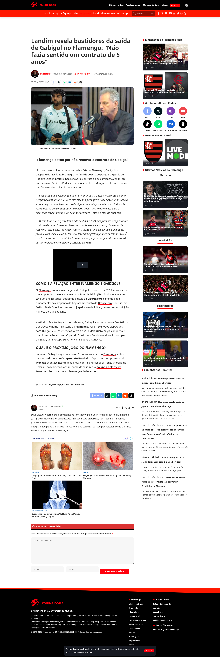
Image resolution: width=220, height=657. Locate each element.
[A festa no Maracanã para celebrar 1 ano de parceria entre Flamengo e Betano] (165, 57)
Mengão (41, 362)
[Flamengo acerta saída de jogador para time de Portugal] (165, 223)
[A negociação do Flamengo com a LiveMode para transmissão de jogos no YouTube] (165, 152)
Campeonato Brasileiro (75, 358)
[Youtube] (183, 113)
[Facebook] (158, 13)
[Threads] (185, 13)
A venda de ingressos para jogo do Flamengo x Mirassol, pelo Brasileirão (162, 293)
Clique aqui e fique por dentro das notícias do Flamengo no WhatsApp (88, 13)
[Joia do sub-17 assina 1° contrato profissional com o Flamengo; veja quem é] (165, 85)
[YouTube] (166, 13)
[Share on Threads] (80, 82)
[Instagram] (174, 13)
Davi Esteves (45, 74)
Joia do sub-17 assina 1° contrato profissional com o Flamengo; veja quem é (164, 91)
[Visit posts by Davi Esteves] (35, 74)
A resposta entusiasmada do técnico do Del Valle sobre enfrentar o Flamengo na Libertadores (164, 329)
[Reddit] (178, 13)
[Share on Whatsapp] (64, 82)
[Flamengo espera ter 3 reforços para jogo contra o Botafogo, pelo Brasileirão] (165, 259)
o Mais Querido (52, 307)
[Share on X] (58, 82)
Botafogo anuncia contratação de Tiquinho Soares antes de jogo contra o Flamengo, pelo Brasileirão (164, 198)
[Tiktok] (147, 126)
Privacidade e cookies (76, 649)
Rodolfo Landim (77, 385)
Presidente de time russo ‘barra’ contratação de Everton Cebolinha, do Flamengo (163, 481)
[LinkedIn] (132, 408)
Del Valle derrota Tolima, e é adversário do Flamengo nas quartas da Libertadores (164, 359)
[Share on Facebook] (53, 82)
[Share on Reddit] (75, 82)
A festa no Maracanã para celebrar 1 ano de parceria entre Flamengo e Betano (165, 62)
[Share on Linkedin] (69, 82)
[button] (149, 650)
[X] (162, 13)
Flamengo (98, 170)
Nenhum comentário (83, 74)
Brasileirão (105, 303)
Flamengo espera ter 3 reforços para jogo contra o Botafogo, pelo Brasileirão (164, 264)
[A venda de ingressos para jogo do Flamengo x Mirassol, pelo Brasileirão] (165, 288)
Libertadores (95, 298)
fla (50, 385)
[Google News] (170, 13)
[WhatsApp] (181, 13)
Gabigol (65, 385)
